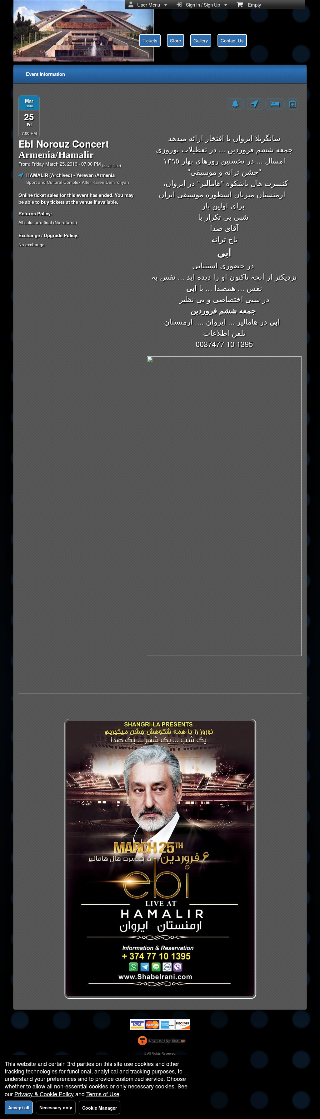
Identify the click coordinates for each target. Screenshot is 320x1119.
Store (175, 40)
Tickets (150, 40)
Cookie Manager (99, 1108)
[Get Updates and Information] (235, 104)
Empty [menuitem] (252, 4)
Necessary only (55, 1107)
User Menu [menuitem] (147, 4)
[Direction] (254, 104)
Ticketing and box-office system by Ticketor (161, 1041)
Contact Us (232, 40)
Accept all (18, 1107)
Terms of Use (102, 1094)
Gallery (200, 40)
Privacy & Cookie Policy (44, 1094)
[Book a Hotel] (275, 104)
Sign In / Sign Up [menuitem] (201, 4)
